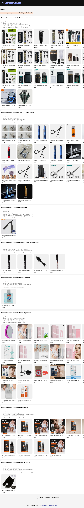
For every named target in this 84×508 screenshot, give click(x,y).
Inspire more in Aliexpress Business (49, 497)
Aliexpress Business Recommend (49, 505)
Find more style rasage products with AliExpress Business (16, 13)
